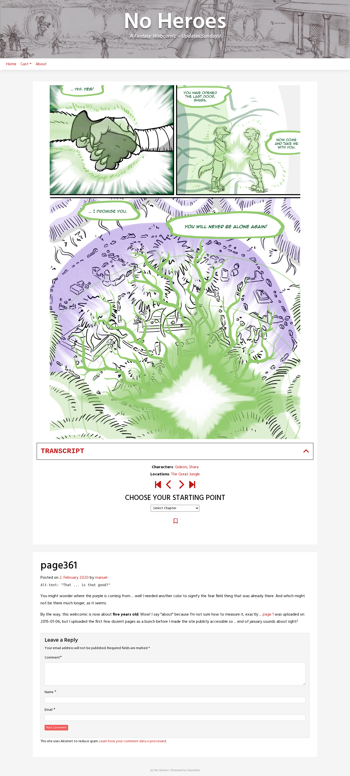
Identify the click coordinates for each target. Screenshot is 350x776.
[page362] (181, 485)
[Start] (158, 485)
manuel (101, 577)
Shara (194, 467)
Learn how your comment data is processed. (133, 741)
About (41, 64)
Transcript (62, 451)
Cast (24, 64)
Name (49, 692)
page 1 (268, 614)
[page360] (169, 485)
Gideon (181, 467)
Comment (52, 657)
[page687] (192, 485)
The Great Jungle (185, 474)
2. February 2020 (74, 577)
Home (11, 64)
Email (49, 710)
